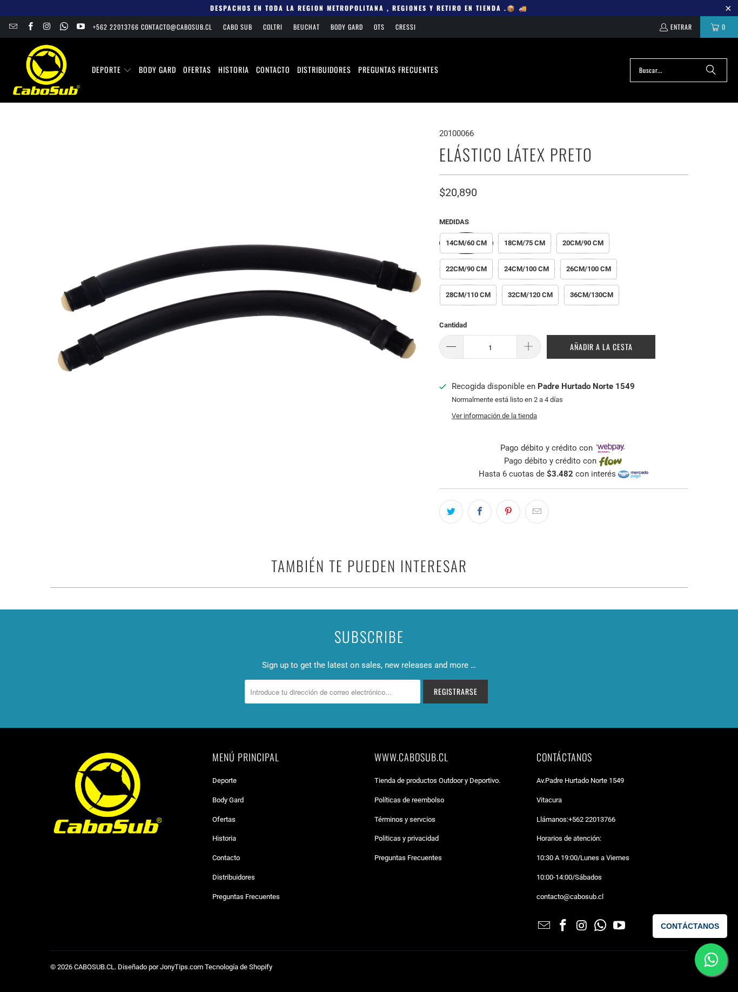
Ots (379, 26)
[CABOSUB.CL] (46, 70)
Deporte (224, 780)
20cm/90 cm (582, 243)
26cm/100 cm (588, 269)
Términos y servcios (404, 819)
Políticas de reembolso (409, 800)
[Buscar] (711, 70)
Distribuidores (233, 877)
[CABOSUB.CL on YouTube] (80, 26)
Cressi (405, 26)
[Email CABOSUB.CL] (12, 26)
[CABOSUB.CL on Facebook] (29, 26)
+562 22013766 (591, 819)
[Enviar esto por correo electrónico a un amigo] (537, 512)
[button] (112, 70)
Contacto (226, 858)
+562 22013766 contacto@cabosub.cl (152, 26)
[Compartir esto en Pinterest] (508, 512)
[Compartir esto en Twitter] (451, 512)
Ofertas (224, 819)
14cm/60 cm (466, 243)
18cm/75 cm (524, 243)
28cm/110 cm (468, 295)
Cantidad (453, 325)
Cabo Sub (237, 26)
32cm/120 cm (530, 295)
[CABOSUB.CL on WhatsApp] (63, 26)
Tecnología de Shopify (238, 967)
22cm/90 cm (466, 269)
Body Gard (347, 26)
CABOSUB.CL (94, 967)
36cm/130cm (591, 295)
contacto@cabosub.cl (569, 897)
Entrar (681, 26)
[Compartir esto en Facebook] (480, 512)
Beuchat (306, 26)
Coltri (273, 26)
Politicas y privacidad (406, 838)
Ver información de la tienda (494, 416)
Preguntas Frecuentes (246, 897)
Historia (224, 838)
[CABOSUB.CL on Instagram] (46, 26)
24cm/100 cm (526, 269)
